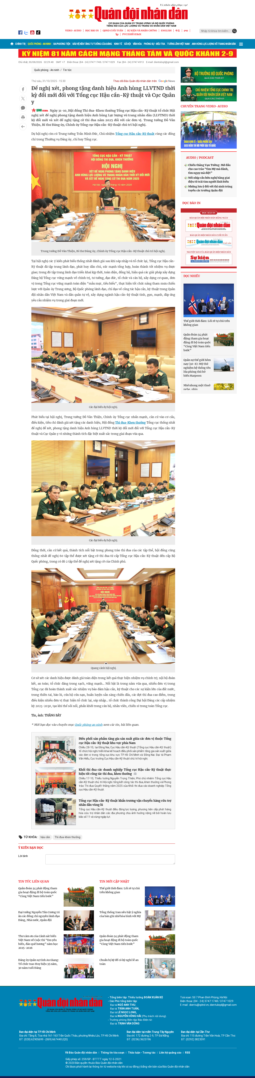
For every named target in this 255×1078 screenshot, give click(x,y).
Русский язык (131, 34)
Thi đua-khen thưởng (67, 837)
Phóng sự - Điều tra (154, 44)
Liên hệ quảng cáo (170, 1052)
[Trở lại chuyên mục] (23, 126)
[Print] (23, 117)
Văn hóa (137, 44)
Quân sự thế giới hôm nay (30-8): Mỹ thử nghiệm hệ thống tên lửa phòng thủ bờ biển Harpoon (197, 367)
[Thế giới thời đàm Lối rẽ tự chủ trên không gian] (209, 300)
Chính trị (20, 44)
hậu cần (45, 837)
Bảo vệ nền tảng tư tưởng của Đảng (92, 44)
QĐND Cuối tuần (113, 30)
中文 (177, 30)
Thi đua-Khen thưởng (130, 422)
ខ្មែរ (117, 34)
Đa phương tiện (61, 44)
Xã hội (127, 44)
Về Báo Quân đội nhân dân (81, 1052)
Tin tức (67, 70)
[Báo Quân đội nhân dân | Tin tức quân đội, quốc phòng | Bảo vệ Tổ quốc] (127, 15)
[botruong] (209, 75)
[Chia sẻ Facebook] (23, 89)
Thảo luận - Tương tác (142, 1052)
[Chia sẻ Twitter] (23, 98)
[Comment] (23, 108)
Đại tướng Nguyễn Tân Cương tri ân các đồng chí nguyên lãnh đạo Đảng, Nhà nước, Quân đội (39, 916)
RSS (187, 1052)
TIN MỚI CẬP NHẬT (114, 881)
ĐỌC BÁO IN (92, 30)
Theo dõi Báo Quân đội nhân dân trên (135, 81)
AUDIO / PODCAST (200, 157)
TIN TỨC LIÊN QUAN (33, 881)
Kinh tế (118, 44)
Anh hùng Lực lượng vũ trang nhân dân (214, 44)
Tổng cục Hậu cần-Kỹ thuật (134, 134)
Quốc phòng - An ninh (39, 44)
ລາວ (186, 30)
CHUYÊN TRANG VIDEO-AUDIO (204, 106)
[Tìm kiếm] (234, 31)
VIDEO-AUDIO (73, 30)
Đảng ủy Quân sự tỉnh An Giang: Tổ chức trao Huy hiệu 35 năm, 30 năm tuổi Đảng (38, 964)
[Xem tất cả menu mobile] (241, 44)
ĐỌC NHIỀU (192, 276)
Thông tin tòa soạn (112, 1052)
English (166, 30)
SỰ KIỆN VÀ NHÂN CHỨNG (142, 30)
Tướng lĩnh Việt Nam (178, 44)
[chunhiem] (209, 93)
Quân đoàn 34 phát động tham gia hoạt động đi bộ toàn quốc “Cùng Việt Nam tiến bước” (37, 892)
